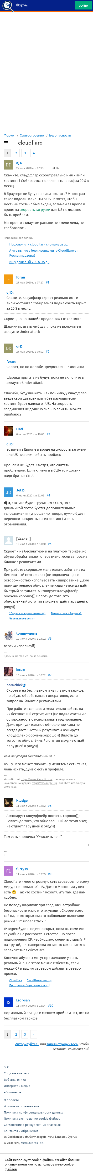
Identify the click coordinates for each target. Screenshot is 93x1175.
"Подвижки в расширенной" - (27, 613)
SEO (6, 1067)
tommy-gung (26, 633)
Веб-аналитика (15, 1079)
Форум (9, 135)
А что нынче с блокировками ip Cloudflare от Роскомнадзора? (43, 253)
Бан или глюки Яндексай (66, 613)
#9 (50, 874)
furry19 (22, 868)
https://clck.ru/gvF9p (44, 783)
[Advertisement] (46, 24)
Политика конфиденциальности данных (33, 1112)
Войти (83, 5)
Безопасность (60, 135)
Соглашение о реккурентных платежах (32, 1125)
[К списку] (14, 143)
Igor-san (23, 1000)
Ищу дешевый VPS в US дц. (29, 262)
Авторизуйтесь (27, 1044)
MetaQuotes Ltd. (32, 1143)
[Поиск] (69, 6)
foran (20, 277)
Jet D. (21, 490)
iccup (20, 669)
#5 (50, 544)
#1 (47, 282)
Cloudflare (15, 980)
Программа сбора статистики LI (29, 985)
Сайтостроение (32, 135)
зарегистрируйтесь (62, 1044)
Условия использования (21, 1106)
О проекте (11, 1100)
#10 (50, 1005)
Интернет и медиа (17, 1086)
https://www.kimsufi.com (36, 779)
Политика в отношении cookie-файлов (32, 1118)
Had (19, 428)
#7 (50, 675)
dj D (19, 162)
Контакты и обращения (21, 1131)
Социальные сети (16, 1073)
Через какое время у (22, 618)
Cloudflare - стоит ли (39, 980)
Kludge (22, 800)
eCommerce (12, 1092)
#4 (48, 495)
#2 (47, 351)
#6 (50, 638)
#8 (50, 805)
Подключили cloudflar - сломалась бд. (38, 244)
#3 (48, 434)
